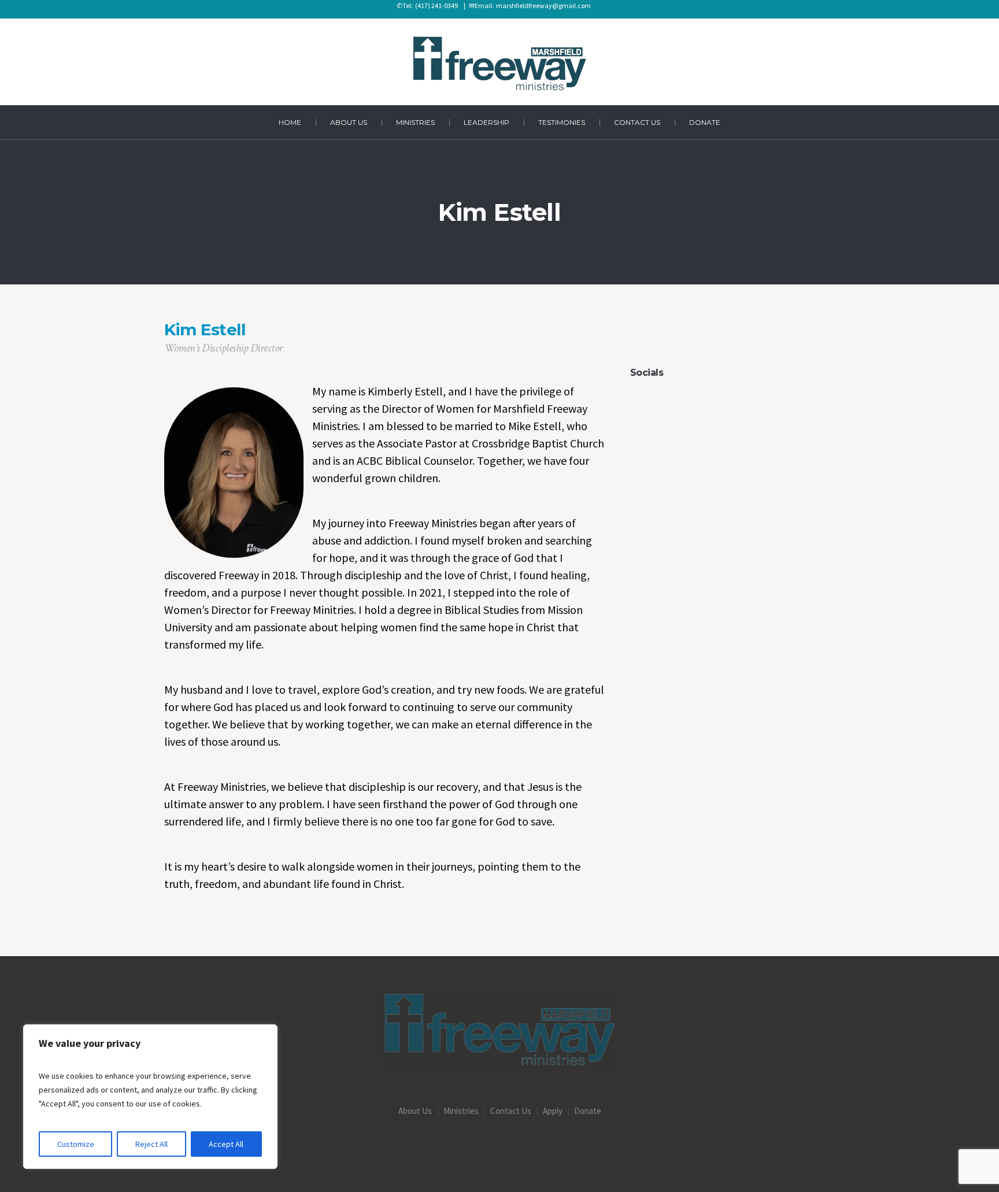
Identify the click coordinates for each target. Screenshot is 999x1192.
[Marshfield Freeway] (499, 1030)
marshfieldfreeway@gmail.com (542, 5)
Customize (75, 1144)
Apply (553, 1110)
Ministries (461, 1110)
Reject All (151, 1144)
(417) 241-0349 (435, 5)
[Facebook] (499, 1146)
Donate (587, 1110)
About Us (415, 1110)
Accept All (226, 1144)
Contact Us (510, 1110)
